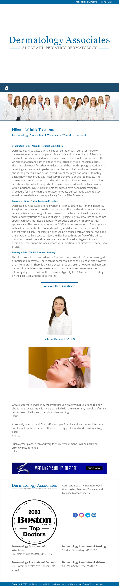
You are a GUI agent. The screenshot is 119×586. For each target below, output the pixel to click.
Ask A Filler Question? (59, 286)
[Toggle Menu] (112, 88)
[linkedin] (87, 515)
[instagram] (81, 515)
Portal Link (106, 1)
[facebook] (75, 515)
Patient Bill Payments (86, 1)
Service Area (88, 584)
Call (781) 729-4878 (84, 503)
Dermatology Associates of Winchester (64, 584)
